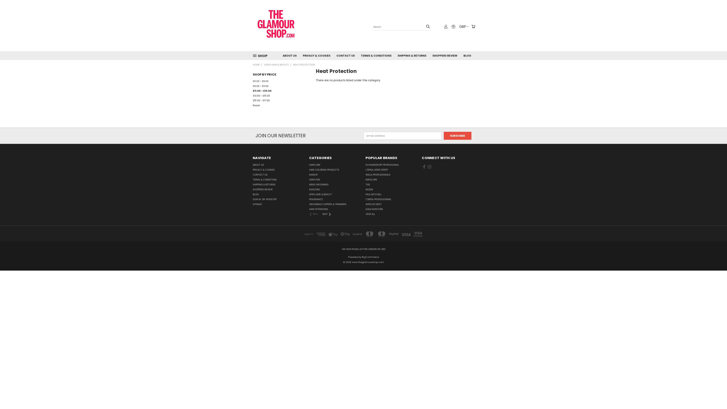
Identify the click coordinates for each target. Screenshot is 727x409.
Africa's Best (374, 204)
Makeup (313, 174)
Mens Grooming (318, 184)
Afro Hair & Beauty (320, 194)
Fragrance (316, 199)
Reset (256, 105)
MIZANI (369, 189)
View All (370, 214)
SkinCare (314, 179)
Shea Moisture (374, 209)
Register (271, 199)
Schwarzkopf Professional (382, 164)
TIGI (368, 184)
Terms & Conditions (376, 56)
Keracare (371, 179)
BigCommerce (370, 257)
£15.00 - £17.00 (261, 100)
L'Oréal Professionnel (378, 199)
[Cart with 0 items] (473, 26)
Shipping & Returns (412, 56)
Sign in (257, 199)
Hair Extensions (318, 209)
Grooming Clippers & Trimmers (327, 204)
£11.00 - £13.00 (262, 91)
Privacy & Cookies (316, 56)
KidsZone (314, 189)
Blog (467, 56)
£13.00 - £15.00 (261, 96)
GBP (462, 26)
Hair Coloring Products (324, 169)
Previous (717, 397)
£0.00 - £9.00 (260, 81)
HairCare (314, 164)
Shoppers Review (444, 56)
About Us (290, 56)
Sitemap (257, 204)
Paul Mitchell (373, 194)
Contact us (345, 56)
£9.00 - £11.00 (260, 86)
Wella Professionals (378, 174)
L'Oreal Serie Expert (377, 169)
